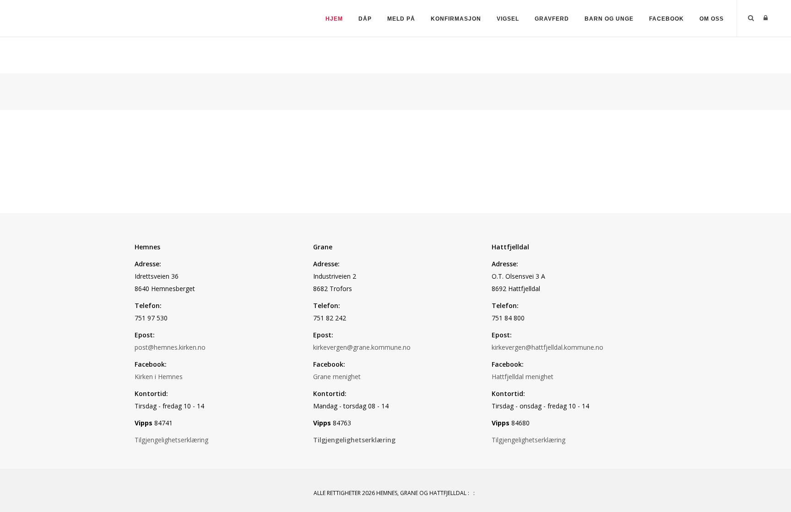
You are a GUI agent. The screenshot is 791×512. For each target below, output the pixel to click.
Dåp (365, 19)
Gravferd (552, 19)
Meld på (401, 19)
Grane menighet (337, 376)
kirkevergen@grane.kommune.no (362, 347)
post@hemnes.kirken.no (170, 347)
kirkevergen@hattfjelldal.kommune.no (547, 347)
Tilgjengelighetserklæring (171, 439)
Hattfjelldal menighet (522, 376)
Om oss (711, 19)
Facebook (666, 19)
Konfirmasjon (456, 19)
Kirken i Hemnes (159, 376)
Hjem (334, 19)
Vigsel (508, 19)
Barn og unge (609, 19)
